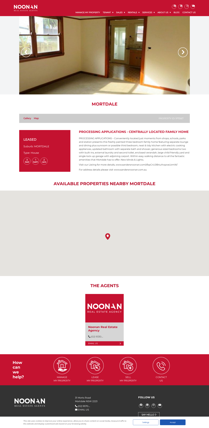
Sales (119, 12)
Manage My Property (87, 12)
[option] (104, 55)
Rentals (132, 12)
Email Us (93, 343)
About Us (163, 12)
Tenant (107, 12)
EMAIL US (83, 409)
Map (36, 118)
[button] (107, 236)
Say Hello (148, 414)
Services (147, 12)
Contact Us (189, 12)
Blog (177, 12)
